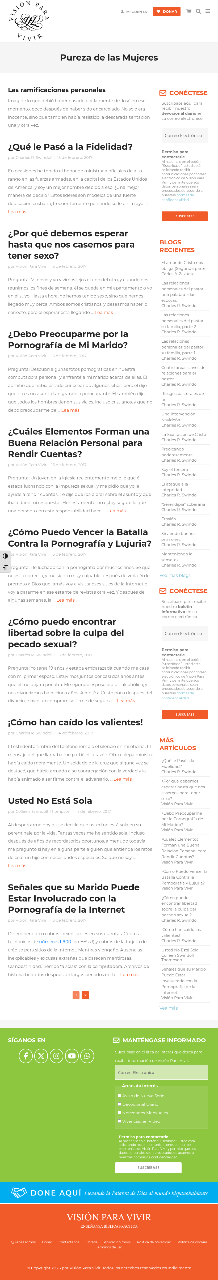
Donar (47, 1242)
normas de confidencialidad (155, 1157)
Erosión (168, 519)
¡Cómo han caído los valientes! (75, 722)
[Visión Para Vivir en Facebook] (25, 1056)
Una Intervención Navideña (178, 417)
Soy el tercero (174, 469)
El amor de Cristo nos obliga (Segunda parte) (184, 265)
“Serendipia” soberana (183, 504)
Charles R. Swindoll (34, 157)
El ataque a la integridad (174, 487)
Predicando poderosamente (177, 452)
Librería (92, 1242)
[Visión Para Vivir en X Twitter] (41, 1056)
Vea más (169, 1008)
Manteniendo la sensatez (176, 557)
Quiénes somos (23, 1242)
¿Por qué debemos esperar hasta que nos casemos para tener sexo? (71, 244)
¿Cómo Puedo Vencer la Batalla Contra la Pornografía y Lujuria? (184, 877)
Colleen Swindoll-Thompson (43, 811)
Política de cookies (192, 1242)
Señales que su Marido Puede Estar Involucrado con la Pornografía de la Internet (74, 898)
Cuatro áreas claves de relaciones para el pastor (183, 373)
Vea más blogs (175, 575)
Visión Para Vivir (31, 266)
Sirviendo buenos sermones (178, 536)
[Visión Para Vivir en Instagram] (56, 1056)
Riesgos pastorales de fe (182, 396)
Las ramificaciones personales (57, 90)
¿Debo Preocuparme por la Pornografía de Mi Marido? (182, 819)
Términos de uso (109, 1247)
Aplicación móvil (117, 1242)
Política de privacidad (154, 1242)
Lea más (17, 211)
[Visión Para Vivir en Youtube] (72, 1056)
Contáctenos (68, 1242)
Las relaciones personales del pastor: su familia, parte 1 (182, 347)
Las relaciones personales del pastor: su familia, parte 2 (182, 321)
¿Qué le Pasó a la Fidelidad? (70, 147)
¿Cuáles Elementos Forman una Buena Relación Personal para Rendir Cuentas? (78, 442)
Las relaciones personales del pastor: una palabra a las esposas (182, 292)
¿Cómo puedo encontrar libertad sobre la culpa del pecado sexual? (66, 632)
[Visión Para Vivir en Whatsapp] (87, 1056)
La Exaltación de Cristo (183, 434)
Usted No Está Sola (50, 801)
